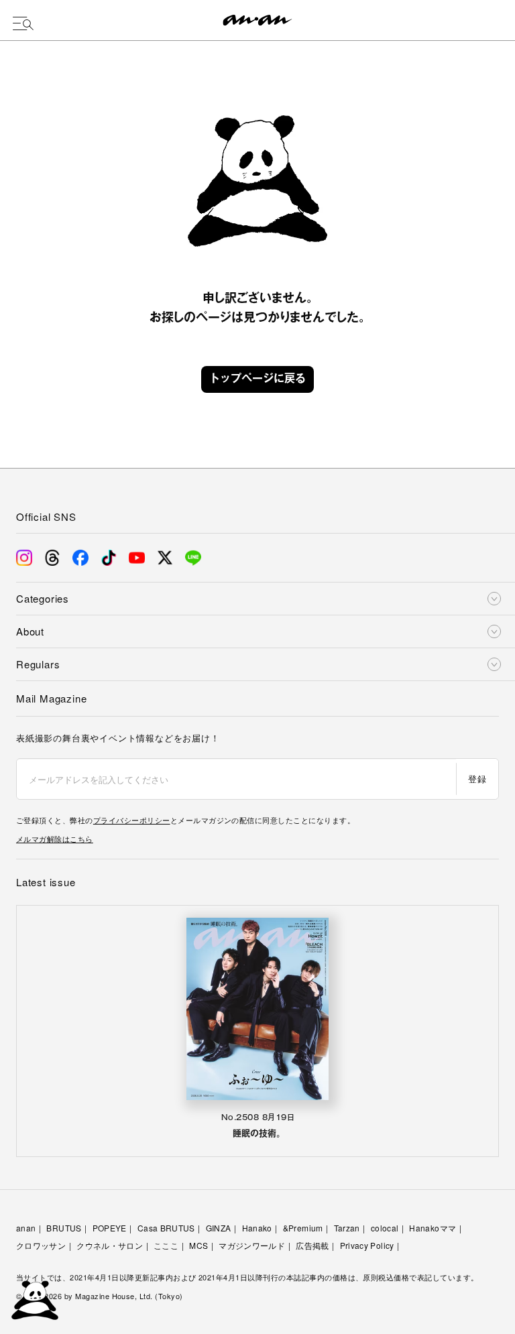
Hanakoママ (432, 1227)
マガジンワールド (252, 1245)
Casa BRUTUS (166, 1227)
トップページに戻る (257, 379)
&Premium (303, 1227)
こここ (166, 1245)
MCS (198, 1245)
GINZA (218, 1227)
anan (26, 1227)
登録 (477, 778)
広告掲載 (312, 1245)
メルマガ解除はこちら (54, 838)
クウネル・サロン (109, 1245)
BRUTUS (63, 1227)
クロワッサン (41, 1245)
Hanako (257, 1227)
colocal (385, 1227)
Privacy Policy (367, 1245)
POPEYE (110, 1227)
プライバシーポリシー (131, 819)
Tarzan (347, 1227)
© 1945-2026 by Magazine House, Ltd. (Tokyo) (99, 1295)
